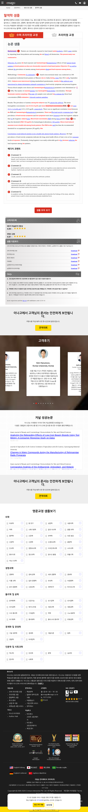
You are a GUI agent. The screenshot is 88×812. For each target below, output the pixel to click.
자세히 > (40, 683)
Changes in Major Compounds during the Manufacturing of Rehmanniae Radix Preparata (44, 453)
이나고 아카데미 (14, 713)
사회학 (31, 659)
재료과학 (51, 607)
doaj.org (25, 300)
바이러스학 (71, 587)
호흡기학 (70, 554)
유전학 (50, 581)
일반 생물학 (32, 581)
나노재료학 (71, 613)
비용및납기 (30, 700)
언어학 (31, 653)
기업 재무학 (13, 633)
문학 (49, 653)
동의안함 (49, 805)
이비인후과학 (52, 548)
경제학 (31, 633)
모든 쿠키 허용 (38, 804)
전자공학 (12, 607)
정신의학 (32, 554)
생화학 (11, 574)
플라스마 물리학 (53, 619)
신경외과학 (51, 542)
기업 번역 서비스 (32, 703)
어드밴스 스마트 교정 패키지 (32, 717)
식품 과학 (12, 581)
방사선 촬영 (52, 554)
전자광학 (70, 601)
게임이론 (51, 633)
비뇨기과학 (13, 561)
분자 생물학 (13, 587)
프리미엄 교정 (13, 694)
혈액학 (11, 536)
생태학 (69, 574)
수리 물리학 (13, 613)
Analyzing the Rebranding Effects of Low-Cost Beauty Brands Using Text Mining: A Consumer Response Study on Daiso (44, 436)
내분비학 (70, 523)
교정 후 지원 (13, 703)
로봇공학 (70, 619)
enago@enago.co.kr (50, 694)
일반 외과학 (52, 529)
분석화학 (12, 601)
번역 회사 (30, 706)
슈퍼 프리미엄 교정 (15, 692)
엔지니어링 (32, 607)
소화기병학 (32, 529)
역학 (10, 529)
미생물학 (70, 581)
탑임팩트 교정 (13, 697)
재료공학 (70, 607)
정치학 (11, 659)
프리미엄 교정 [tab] (66, 35)
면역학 (50, 536)
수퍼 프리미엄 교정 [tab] (27, 35)
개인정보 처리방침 (70, 791)
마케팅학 (32, 639)
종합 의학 (70, 529)
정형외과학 (32, 548)
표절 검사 (30, 728)
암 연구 (31, 523)
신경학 (31, 542)
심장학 (50, 523)
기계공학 (32, 613)
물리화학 (32, 619)
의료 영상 (70, 536)
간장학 (31, 536)
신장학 (11, 542)
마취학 (11, 523)
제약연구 (51, 587)
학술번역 (30, 692)
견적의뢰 (43, 328)
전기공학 (51, 601)
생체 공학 (32, 574)
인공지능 (32, 601)
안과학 (11, 548)
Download (74, 250)
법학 (68, 633)
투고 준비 (12, 700)
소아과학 (70, 548)
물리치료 (12, 554)
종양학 (69, 542)
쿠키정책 (39, 800)
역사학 (11, 653)
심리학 (69, 653)
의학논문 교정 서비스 (16, 706)
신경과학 (32, 587)
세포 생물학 (52, 574)
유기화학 (12, 619)
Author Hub (13, 716)
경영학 (11, 639)
